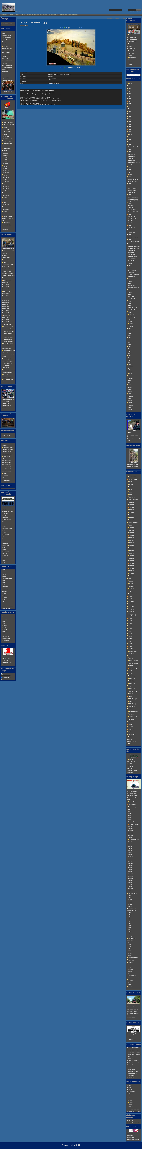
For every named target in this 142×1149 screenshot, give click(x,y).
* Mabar (4, 538)
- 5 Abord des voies (7, 339)
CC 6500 (131, 573)
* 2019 (5, 202)
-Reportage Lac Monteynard (131, 251)
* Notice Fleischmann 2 (133, 1062)
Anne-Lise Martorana (7, 67)
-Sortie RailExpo (132, 260)
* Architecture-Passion (7, 606)
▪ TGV (129, 891)
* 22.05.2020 (6, 209)
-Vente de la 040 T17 (133, 179)
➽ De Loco (130, 1120)
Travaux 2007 (5, 284)
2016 (130, 328)
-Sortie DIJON (131, 216)
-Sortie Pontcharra (132, 298)
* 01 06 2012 (6, 168)
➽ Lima (129, 1095)
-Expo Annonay (131, 154)
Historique (4, 445)
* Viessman (4, 597)
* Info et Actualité (8, 122)
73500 (130, 709)
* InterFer (4, 664)
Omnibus (130, 936)
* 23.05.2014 (6, 188)
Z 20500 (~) (132, 693)
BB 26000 (131, 560)
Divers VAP (132, 497)
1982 (130, 114)
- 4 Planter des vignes (7, 337)
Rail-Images (7, 480)
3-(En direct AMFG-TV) (7, 454)
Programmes (5, 475)
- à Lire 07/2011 (6, 132)
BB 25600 (131, 538)
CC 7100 (131, 530)
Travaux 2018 (5, 310)
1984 (130, 119)
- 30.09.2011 (5, 163)
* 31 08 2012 (6, 170)
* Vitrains (4, 532)
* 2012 (5, 166)
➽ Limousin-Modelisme (133, 1109)
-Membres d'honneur (7, 37)
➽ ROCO (129, 1089)
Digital (5, 262)
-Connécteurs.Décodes (7, 273)
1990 (130, 134)
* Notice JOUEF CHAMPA (133, 1050)
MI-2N (130, 696)
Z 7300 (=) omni (133, 660)
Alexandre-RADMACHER (8, 80)
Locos (131, 35)
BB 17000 (131, 550)
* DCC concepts (6, 638)
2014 (130, 301)
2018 (130, 346)
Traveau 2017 (5, 308)
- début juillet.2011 (6, 225)
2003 (130, 194)
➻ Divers (129, 55)
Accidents (132, 743)
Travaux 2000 (7, 280)
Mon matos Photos (132, 791)
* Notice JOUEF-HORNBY (133, 1048)
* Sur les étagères (6, 507)
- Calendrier (5, 146)
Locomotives (132, 476)
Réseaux (131, 588)
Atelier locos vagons (9, 370)
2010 (130, 244)
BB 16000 (131, 548)
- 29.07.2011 (5, 155)
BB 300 (131, 525)
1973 (130, 91)
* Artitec (4, 604)
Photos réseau (5, 401)
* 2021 (5, 211)
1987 (130, 126)
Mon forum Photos (132, 795)
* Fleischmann (5, 545)
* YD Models (5, 631)
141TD (131, 484)
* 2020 (5, 207)
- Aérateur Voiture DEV (7, 372)
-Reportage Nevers (132, 256)
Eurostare (132, 586)
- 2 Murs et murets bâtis (8, 331)
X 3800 (130, 623)
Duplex (131, 581)
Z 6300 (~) (132, 681)
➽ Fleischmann (131, 1091)
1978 (130, 104)
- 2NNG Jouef (5, 367)
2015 (130, 312)
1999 (130, 169)
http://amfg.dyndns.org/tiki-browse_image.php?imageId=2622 (37, 93)
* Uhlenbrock (5, 625)
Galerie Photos (133, 801)
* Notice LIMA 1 (131, 1056)
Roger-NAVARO (5, 78)
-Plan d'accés (5, 44)
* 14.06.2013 (6, 179)
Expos (3, 410)
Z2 (129, 655)
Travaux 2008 (5, 286)
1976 (130, 98)
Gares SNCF (130, 739)
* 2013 (5, 175)
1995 (130, 149)
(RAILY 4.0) (4, 253)
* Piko (3, 530)
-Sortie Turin (131, 296)
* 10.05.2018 (6, 200)
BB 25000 (131, 553)
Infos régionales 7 (6, 471)
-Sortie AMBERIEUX (133, 212)
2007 (130, 230)
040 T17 (131, 759)
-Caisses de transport (7, 377)
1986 (130, 124)
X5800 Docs (130, 768)
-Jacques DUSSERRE (7, 48)
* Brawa (4, 593)
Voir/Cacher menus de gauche (23, 16)
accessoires (132, 57)
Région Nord (130, 1137)
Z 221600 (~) (132, 704)
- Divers (5, 134)
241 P (130, 489)
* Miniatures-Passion (7, 662)
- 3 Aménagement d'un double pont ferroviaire (8, 334)
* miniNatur (4, 572)
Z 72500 (131, 649)
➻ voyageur (130, 46)
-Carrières (130, 319)
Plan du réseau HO (9, 251)
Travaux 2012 (5, 298)
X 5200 (130, 633)
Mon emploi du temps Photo (132, 798)
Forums (17, 14)
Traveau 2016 (5, 306)
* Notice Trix (130, 1067)
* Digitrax (4, 627)
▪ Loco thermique (133, 499)
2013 (130, 290)
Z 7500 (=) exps (133, 663)
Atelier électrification (9, 350)
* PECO (4, 569)
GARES (131, 737)
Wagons (131, 44)
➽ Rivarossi (130, 1098)
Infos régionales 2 (6, 462)
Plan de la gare (5, 403)
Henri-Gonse (5, 76)
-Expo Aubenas (131, 156)
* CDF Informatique (6, 634)
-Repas (129, 283)
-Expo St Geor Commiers (134, 162)
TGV (130, 578)
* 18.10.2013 (6, 181)
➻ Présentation (131, 1035)
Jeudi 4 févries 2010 (132, 770)
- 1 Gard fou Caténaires (8, 329)
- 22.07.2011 (5, 153)
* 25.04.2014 (6, 186)
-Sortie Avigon (131, 205)
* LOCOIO (4, 629)
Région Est (130, 1135)
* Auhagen (4, 591)
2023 (130, 393)
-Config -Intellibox (6, 266)
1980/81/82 (130, 772)
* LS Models (5, 517)
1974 (130, 93)
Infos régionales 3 (6, 464)
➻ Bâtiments (130, 53)
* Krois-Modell (5, 640)
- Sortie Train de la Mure (134, 146)
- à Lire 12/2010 (6, 129)
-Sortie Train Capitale (133, 197)
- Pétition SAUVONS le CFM (7, 219)
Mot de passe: (125, 9)
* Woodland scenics (7, 578)
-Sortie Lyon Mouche (133, 237)
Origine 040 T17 (131, 761)
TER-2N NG (132, 706)
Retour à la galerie (24, 25)
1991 (130, 137)
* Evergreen (5, 589)
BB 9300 (131, 545)
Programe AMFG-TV (9, 447)
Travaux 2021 (5, 319)
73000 (130, 636)
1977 (130, 101)
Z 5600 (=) (132, 688)
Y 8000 (130, 599)
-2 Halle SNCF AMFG (7, 348)
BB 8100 (131, 527)
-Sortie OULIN (131, 227)
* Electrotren (5, 524)
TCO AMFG (4, 255)
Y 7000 (130, 596)
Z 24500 (131, 701)
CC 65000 (131, 512)
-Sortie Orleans (131, 285)
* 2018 (5, 197)
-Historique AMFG (6, 35)
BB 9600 (130, 869)
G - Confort (132, 734)
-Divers (130, 321)
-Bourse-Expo (131, 254)
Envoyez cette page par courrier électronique (116, 18)
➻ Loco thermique (132, 39)
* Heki (3, 582)
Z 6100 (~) (132, 678)
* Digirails (4, 619)
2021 (130, 376)
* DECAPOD (5, 587)
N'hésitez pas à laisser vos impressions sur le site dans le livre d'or (42, 14)
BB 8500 (131, 535)
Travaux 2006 (5, 282)
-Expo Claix (131, 158)
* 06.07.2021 (6, 214)
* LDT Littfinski (5, 636)
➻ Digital (129, 62)
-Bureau (6, 46)
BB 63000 (131, 604)
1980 (130, 109)
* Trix (3, 521)
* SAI (3, 601)
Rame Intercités (132, 975)
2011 (130, 265)
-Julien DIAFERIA (6, 53)
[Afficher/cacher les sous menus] (3, 46)
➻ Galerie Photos (131, 1039)
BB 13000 (131, 576)
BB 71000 (131, 609)
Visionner (4, 477)
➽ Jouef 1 (129, 1085)
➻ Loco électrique (131, 41)
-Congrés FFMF (132, 209)
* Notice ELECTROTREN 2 (133, 1054)
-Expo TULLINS (132, 192)
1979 (130, 106)
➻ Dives (129, 1037)
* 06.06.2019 (6, 204)
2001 (130, 177)
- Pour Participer (7, 143)
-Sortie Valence (131, 223)
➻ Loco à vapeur (131, 37)
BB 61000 (131, 517)
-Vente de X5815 (132, 190)
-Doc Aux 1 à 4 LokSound (8, 275)
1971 (130, 86)
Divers (130, 721)
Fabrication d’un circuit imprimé (8, 355)
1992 (130, 139)
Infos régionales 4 (6, 466)
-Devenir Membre (6, 39)
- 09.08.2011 (5, 227)
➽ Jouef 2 (129, 1087)
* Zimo (3, 623)
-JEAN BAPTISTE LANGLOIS (6, 55)
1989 (130, 132)
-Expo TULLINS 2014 (133, 307)
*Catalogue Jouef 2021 (7, 511)
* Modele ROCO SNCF (132, 1073)
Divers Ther (132, 520)
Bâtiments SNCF (131, 741)
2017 (130, 337)
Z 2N (130, 686)
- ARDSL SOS (5, 136)
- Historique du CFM (8, 125)
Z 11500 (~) (132, 665)
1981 (130, 111)
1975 (130, 96)
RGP (130, 631)
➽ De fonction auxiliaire (133, 1122)
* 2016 (5, 193)
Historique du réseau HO (8, 248)
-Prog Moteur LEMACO (7, 269)
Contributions (7, 324)
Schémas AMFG (6, 257)
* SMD (3, 656)
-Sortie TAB (130, 221)
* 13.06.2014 (6, 190)
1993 (130, 142)
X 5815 (131, 766)
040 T (130, 487)
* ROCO (4, 515)
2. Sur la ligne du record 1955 (133, 439)
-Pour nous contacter (7, 41)
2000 (130, 174)
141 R (130, 482)
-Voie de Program (132, 317)
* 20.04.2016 (6, 195)
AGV (130, 591)
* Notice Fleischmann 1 (133, 1060)
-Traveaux (130, 357)
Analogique (6, 260)
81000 (130, 638)
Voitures (131, 719)
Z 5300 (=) (132, 676)
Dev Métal (131, 726)
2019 (130, 355)
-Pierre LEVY (5, 63)
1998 (130, 167)
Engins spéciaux (133, 711)
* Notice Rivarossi (131, 1065)
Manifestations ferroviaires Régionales (69, 14)
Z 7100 (130, 671)
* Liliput (4, 526)
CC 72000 (131, 507)
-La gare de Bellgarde (133, 274)
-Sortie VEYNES (132, 186)
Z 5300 (130, 673)
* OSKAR (4, 547)
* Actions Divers (8, 216)
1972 (130, 88)
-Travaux (130, 268)
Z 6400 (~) (132, 683)
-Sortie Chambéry (132, 188)
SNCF (129, 982)
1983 (130, 116)
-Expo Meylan (131, 160)
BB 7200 (131, 571)
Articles (131, 432)
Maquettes (132, 50)
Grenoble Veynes (6, 435)
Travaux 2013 (5, 300)
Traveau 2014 (5, 302)
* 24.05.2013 (6, 177)
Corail (130, 724)
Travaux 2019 (5, 313)
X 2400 (130, 618)
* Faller (3, 580)
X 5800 (130, 621)
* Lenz (3, 617)
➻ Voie (129, 60)
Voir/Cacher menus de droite (119, 16)
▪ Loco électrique (133, 522)
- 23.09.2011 (5, 161)
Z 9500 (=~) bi (133, 668)
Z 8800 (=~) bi (133, 691)
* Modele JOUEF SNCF (133, 1071)
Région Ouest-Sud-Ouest (133, 1139)
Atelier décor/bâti (8, 343)
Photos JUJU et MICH (132, 466)
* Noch (3, 584)
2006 (130, 225)
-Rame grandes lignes (133, 977)
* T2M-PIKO (5, 513)
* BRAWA (4, 549)
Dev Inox (131, 729)
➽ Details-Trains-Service (133, 1111)
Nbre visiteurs (4, 14)
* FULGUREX (5, 558)
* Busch (4, 574)
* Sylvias (4, 576)
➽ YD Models (130, 1107)
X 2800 (130, 646)
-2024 (130, 402)
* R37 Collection (6, 553)
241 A (130, 492)
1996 (130, 151)
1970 (130, 83)
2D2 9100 (131, 540)
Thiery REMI (5, 71)
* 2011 (5, 150)
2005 (130, 214)
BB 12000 (130, 886)
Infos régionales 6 (6, 469)
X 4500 (130, 628)
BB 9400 (131, 555)
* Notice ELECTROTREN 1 (133, 1052)
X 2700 (130, 643)
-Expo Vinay (131, 164)
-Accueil (4, 33)
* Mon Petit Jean (6, 608)
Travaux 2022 (5, 321)
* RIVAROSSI (5, 556)
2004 (130, 203)
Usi (129, 732)
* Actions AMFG (8, 141)
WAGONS (131, 714)
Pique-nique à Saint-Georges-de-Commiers (133, 200)
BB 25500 (131, 532)
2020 (130, 364)
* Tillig (3, 536)
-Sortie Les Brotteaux (133, 218)
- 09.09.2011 (5, 159)
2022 (130, 385)
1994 (130, 144)
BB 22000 (131, 568)
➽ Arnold (129, 1100)
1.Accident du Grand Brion (132, 435)
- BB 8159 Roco (6, 365)
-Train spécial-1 (131, 272)
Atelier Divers (7, 374)
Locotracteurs (133, 593)
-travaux (130, 387)
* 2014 (5, 184)
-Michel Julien (5, 50)
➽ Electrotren (130, 1093)
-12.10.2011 (5, 229)
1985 (130, 121)
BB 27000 (131, 563)
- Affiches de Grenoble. (8, 138)
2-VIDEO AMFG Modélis (8, 452)
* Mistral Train (5, 543)
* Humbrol (4, 599)
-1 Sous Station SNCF (7, 346)
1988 (130, 129)
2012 (130, 279)
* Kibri (3, 595)
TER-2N (129, 953)
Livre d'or (23, 14)
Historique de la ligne (132, 464)
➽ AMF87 (129, 1104)
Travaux (6, 277)
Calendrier (11, 14)
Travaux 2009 (5, 289)
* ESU (3, 560)
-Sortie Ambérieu (132, 258)
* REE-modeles (5, 534)
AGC (130, 641)
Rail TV (5, 473)
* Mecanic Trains (6, 658)
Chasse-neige (133, 716)
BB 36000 (131, 558)
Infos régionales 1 (6, 460)
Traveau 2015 (5, 304)
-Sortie (131, 326)
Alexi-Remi (4, 73)
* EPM (3, 562)
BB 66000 (131, 601)
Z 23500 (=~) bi (133, 699)
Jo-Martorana (5, 69)
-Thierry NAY (5, 58)
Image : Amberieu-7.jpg (34, 22)
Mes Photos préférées (132, 793)
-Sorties (130, 371)
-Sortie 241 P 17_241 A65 (134, 241)
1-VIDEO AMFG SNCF (7, 449)
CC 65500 (131, 515)
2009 (130, 239)
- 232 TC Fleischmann (7, 361)
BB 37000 (131, 565)
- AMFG (5, 127)
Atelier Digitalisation (8, 359)
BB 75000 (131, 504)
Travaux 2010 (7, 291)
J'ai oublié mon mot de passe (134, 11)
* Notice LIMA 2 (131, 1058)
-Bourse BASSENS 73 (133, 287)
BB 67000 (131, 502)
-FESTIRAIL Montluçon (133, 248)
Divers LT (131, 611)
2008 (130, 234)
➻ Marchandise (131, 48)
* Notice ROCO (131, 1069)
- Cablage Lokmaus (7, 271)
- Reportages (6, 148)
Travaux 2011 (5, 295)
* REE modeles (5, 551)
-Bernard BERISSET (7, 61)
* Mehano (4, 541)
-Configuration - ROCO (7, 264)
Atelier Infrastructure (9, 326)
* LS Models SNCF (6, 519)
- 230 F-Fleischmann (7, 363)
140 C (130, 494)
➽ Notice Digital (131, 1077)
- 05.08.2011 (5, 157)
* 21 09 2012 (6, 172)
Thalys (131, 583)
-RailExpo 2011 (131, 276)
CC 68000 (131, 510)
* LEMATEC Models (7, 528)
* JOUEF (4, 509)
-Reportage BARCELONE (134, 246)
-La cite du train (132, 270)
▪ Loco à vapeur (133, 479)
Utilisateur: (106, 9)
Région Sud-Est (131, 1133)
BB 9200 (131, 543)
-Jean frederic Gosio (7, 65)
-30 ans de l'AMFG (132, 181)
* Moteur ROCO (131, 1075)
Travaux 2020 (7, 315)
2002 (130, 183)
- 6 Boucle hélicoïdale (7, 341)
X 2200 (130, 626)
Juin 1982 (129, 763)
